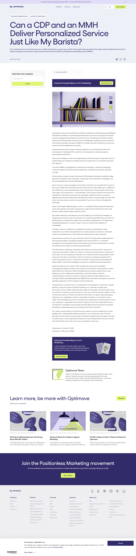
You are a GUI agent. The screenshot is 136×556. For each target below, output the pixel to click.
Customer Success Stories (97, 504)
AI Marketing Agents (36, 517)
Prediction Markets (75, 517)
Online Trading (73, 506)
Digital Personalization (36, 509)
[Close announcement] (125, 2)
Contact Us (13, 509)
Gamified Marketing (36, 511)
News (11, 504)
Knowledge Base (114, 506)
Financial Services (74, 512)
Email (51, 501)
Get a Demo (120, 7)
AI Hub (91, 506)
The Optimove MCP (35, 520)
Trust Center (113, 512)
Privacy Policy (58, 547)
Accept (120, 543)
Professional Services (115, 501)
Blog (90, 501)
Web (51, 509)
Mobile (52, 506)
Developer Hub (93, 512)
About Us (12, 501)
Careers (12, 506)
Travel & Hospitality (75, 515)
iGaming (72, 501)
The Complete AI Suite (36, 514)
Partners (111, 509)
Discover (121, 398)
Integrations (53, 517)
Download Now (106, 83)
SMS (51, 504)
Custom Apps (34, 522)
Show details (28, 552)
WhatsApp (53, 515)
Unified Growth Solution (76, 520)
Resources (92, 515)
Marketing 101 (93, 509)
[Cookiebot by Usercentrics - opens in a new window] (12, 552)
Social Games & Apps (75, 509)
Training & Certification (116, 504)
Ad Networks (53, 512)
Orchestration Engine (36, 501)
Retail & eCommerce (75, 504)
